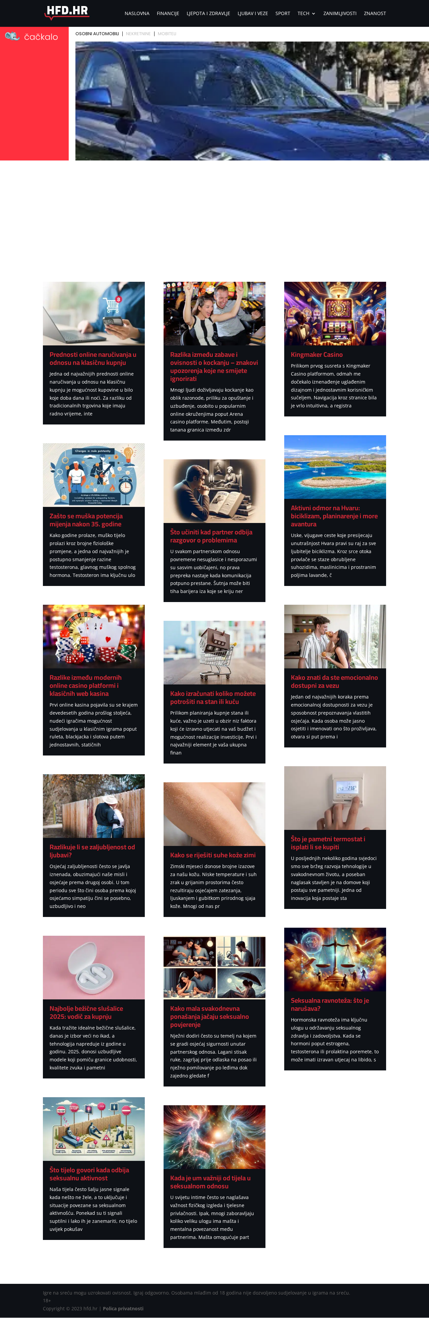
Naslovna (137, 13)
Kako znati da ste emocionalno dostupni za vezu (334, 681)
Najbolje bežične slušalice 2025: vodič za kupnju (86, 1012)
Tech (303, 13)
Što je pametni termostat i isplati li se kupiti (328, 843)
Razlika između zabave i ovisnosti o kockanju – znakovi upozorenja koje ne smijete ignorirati (214, 366)
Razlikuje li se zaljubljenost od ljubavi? (92, 851)
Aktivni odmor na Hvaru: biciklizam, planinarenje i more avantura (334, 516)
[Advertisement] (214, 213)
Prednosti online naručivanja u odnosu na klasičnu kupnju (93, 358)
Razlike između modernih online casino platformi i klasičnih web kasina (86, 685)
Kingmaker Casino (317, 354)
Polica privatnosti (123, 1308)
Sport (282, 13)
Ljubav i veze (253, 13)
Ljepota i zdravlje (208, 13)
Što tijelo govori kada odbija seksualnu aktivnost (89, 1174)
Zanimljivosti (340, 13)
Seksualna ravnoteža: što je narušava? (330, 1004)
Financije (168, 13)
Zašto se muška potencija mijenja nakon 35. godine (86, 520)
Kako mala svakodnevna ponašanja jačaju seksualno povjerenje (209, 1016)
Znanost (375, 13)
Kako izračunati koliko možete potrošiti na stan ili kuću (213, 697)
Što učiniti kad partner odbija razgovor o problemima (211, 536)
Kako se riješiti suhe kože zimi (213, 855)
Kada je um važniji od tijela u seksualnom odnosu (210, 1182)
